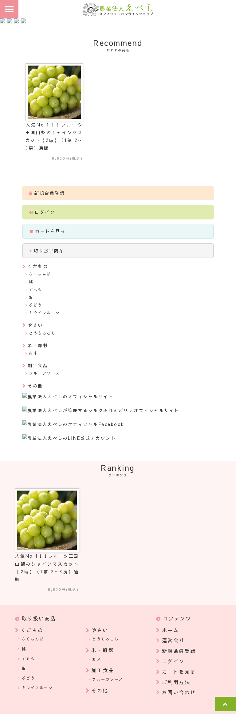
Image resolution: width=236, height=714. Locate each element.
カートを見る (50, 231)
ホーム (170, 630)
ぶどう (35, 305)
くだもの (38, 266)
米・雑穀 (38, 345)
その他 (35, 386)
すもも (35, 289)
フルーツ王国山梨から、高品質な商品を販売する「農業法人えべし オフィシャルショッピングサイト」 (118, 9)
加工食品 (38, 365)
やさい (35, 325)
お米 (33, 353)
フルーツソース (44, 373)
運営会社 (173, 640)
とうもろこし (42, 333)
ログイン (45, 212)
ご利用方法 (176, 682)
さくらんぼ (40, 273)
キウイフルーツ (44, 312)
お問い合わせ (179, 692)
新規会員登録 (49, 193)
